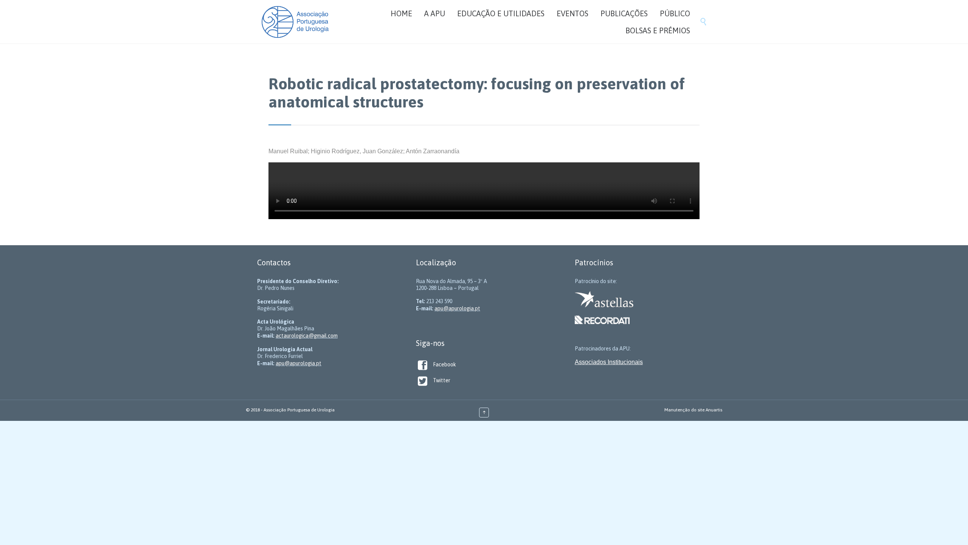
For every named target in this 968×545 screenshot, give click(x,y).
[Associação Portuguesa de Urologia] (295, 22)
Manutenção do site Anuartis (693, 410)
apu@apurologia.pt (298, 363)
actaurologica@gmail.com (307, 336)
